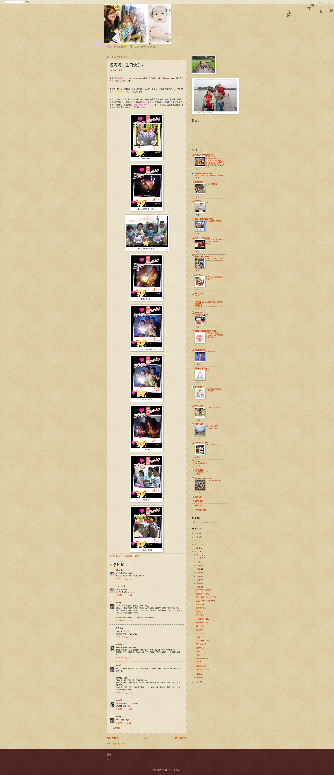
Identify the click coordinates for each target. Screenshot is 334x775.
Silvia (118, 570)
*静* (117, 603)
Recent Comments (199, 522)
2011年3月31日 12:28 (124, 693)
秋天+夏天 (200, 615)
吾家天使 (198, 497)
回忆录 (197, 296)
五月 (198, 580)
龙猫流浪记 (199, 505)
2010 (197, 682)
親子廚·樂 (198, 387)
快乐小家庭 (199, 406)
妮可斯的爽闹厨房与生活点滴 (206, 331)
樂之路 (197, 461)
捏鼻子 (198, 662)
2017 (208, 314)
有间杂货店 (199, 501)
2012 (197, 548)
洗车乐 (198, 655)
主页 (146, 738)
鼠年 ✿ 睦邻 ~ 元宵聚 (213, 221)
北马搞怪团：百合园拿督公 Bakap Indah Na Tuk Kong (214, 242)
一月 (198, 677)
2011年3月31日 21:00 (124, 709)
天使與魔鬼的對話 (201, 463)
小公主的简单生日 (203, 619)
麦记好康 (199, 630)
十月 (198, 562)
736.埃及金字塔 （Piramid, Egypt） (212, 427)
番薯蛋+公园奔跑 (202, 669)
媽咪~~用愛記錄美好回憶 (204, 219)
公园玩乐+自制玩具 (203, 640)
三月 (198, 587)
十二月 (199, 555)
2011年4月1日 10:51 (123, 723)
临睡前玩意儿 (201, 666)
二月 (198, 674)
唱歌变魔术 (200, 605)
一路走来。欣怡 (200, 510)
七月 (198, 573)
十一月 (199, 558)
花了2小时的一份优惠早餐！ (206, 601)
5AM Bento (199, 275)
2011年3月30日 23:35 (124, 658)
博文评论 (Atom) (119, 744)
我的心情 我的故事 (202, 368)
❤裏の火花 (199, 424)
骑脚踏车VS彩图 (202, 658)
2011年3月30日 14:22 (124, 595)
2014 (197, 541)
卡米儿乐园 (199, 470)
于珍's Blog (199, 312)
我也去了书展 (201, 608)
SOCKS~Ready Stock (213, 480)
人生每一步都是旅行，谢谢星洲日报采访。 (209, 175)
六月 (198, 576)
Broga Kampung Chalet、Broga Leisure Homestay (215, 259)
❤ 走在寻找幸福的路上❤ (204, 155)
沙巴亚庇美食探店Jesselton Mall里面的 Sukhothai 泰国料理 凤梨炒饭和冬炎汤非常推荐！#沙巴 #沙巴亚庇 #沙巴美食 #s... (215, 162)
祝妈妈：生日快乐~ (203, 594)
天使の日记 (199, 294)
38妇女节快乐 (201, 644)
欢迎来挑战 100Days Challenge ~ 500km (209, 306)
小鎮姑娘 (119, 644)
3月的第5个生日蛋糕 (203, 590)
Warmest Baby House (203, 478)
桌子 (197, 651)
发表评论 (116, 728)
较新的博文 (113, 738)
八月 (198, 569)
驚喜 (207, 370)
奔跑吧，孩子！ (211, 352)
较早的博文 (181, 738)
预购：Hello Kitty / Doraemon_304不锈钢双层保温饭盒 (214, 335)
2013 (197, 544)
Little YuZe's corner (202, 443)
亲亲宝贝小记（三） (202, 472)
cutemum (119, 586)
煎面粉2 (199, 612)
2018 (197, 534)
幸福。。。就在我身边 (202, 238)
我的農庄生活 (200, 350)
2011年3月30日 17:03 (124, 637)
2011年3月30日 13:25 (124, 579)
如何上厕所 (200, 626)
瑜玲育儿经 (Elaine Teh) (204, 256)
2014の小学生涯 (211, 445)
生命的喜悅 (199, 182)
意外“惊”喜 (200, 633)
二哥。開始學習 (211, 184)
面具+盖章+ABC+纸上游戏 (206, 597)
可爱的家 (198, 201)
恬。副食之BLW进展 (213, 408)
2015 (197, 537)
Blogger (170, 770)
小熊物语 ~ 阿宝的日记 (203, 173)
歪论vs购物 (200, 648)
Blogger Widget (209, 522)
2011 (197, 552)
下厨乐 (198, 637)
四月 (198, 583)
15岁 (207, 202)
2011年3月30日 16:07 (124, 621)
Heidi (118, 700)
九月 (198, 565)
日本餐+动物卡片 (202, 622)
